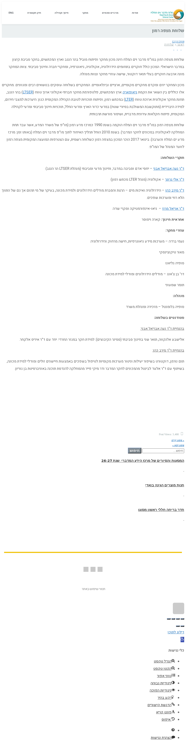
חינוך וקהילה (62, 13)
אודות (135, 13)
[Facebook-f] (100, 569)
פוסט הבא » (178, 445)
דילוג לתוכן (176, 632)
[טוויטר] (179, 48)
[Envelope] (93, 569)
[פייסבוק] (182, 48)
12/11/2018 (178, 41)
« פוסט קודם (177, 440)
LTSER (28, 92)
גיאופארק (129, 92)
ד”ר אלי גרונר (174, 179)
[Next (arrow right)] (178, 626)
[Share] (178, 619)
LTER (129, 99)
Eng (11, 13)
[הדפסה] (175, 48)
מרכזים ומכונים (110, 13)
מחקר (85, 13)
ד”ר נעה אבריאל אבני (168, 168)
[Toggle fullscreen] (173, 619)
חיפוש (135, 450)
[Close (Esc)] (182, 619)
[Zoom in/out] (169, 619)
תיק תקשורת (34, 13)
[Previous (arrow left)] (182, 626)
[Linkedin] (85, 569)
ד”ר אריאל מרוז (173, 208)
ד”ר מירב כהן (174, 190)
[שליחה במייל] (172, 48)
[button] (182, 639)
